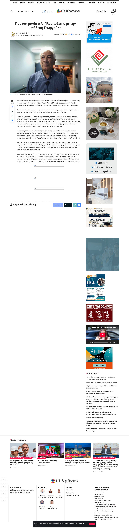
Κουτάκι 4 (20, 457)
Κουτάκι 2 (81, 455)
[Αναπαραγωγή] (88, 342)
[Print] (71, 34)
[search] (11, 11)
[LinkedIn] (105, 11)
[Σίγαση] (114, 342)
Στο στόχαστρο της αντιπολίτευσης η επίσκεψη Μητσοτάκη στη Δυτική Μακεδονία (22, 463)
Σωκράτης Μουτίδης (51, 496)
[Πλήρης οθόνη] (117, 342)
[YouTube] (99, 11)
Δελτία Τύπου (97, 457)
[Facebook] (97, 11)
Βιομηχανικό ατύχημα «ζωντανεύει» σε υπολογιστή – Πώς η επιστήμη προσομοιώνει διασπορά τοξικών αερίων (102, 423)
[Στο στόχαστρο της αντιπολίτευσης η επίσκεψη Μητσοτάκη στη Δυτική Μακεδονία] (23, 450)
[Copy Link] (69, 34)
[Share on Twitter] (63, 34)
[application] (102, 334)
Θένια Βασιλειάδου (59, 496)
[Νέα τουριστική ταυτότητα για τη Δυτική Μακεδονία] (51, 450)
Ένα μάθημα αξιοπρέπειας (95, 418)
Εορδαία (68, 455)
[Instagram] (102, 11)
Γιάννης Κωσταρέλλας (42, 496)
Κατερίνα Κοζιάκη (42, 507)
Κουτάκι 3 (47, 455)
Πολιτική (55, 455)
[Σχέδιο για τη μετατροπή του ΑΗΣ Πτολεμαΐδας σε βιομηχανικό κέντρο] (78, 450)
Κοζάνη (13, 457)
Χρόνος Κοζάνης (24, 33)
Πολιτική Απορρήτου (69, 523)
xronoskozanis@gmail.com (107, 504)
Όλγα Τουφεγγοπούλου (52, 507)
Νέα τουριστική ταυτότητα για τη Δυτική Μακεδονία (102, 382)
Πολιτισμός (28, 457)
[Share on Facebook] (61, 34)
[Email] (66, 34)
